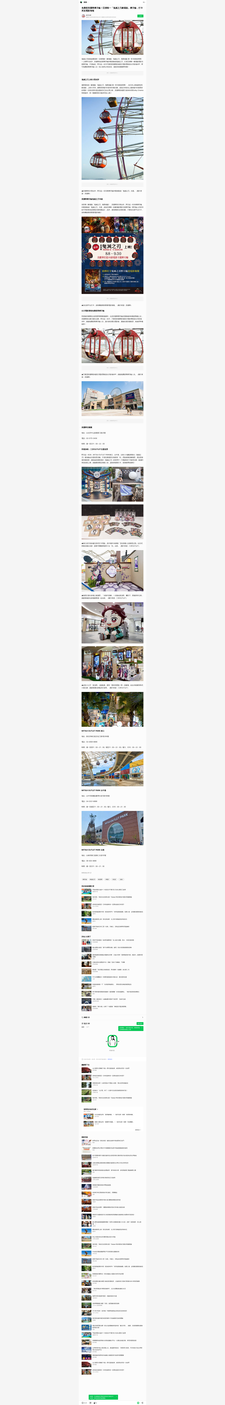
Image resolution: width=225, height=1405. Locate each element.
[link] (90, 1403)
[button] (84, 1403)
